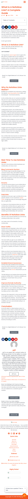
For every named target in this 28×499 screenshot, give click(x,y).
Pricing (14, 451)
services (13, 269)
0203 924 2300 (14, 456)
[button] (24, 20)
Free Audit (14, 444)
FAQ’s (14, 449)
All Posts (14, 374)
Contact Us (14, 443)
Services (14, 439)
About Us (14, 441)
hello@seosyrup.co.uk (14, 460)
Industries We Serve (14, 447)
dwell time (14, 254)
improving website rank (13, 93)
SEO (17, 15)
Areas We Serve (14, 446)
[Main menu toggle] (25, 2)
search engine (12, 55)
